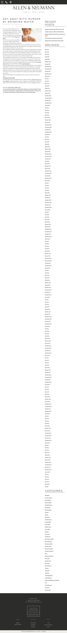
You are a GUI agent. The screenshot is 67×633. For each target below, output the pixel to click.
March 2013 (47, 425)
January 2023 (47, 151)
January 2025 (47, 93)
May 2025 (47, 83)
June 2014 (47, 389)
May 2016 (47, 333)
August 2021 (47, 180)
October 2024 (48, 100)
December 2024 (48, 95)
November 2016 (48, 319)
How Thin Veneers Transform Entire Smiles (53, 38)
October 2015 (48, 350)
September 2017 (48, 294)
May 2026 (47, 54)
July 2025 (47, 78)
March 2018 (47, 280)
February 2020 (48, 224)
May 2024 (47, 112)
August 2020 (47, 209)
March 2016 (47, 338)
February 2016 (48, 341)
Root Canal (47, 558)
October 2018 (48, 263)
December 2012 (48, 433)
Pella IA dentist (13, 92)
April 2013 (47, 423)
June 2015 (47, 360)
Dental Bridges (48, 500)
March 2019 (47, 251)
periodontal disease (26, 63)
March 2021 (47, 192)
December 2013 (48, 404)
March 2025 (47, 88)
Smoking (47, 568)
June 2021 (47, 185)
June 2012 (47, 447)
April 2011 (47, 481)
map (34, 82)
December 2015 (48, 345)
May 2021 (47, 188)
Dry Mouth (47, 517)
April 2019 (47, 248)
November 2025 (48, 69)
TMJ (46, 582)
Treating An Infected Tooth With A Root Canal (54, 29)
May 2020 (47, 217)
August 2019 (47, 239)
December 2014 (48, 375)
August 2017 (47, 297)
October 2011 (48, 467)
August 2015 (47, 355)
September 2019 (48, 236)
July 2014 (47, 387)
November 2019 (48, 231)
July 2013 (47, 416)
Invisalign (47, 531)
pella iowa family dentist (30, 92)
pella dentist (6, 92)
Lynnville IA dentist (19, 90)
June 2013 (47, 418)
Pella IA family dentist (20, 92)
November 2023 (48, 127)
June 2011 (47, 476)
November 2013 (48, 406)
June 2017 (47, 302)
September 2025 (48, 73)
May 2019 (47, 246)
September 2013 (48, 411)
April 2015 (47, 365)
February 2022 (48, 166)
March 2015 (47, 367)
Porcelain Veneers (48, 546)
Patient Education (48, 541)
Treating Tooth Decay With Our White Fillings (54, 31)
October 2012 (48, 438)
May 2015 (47, 362)
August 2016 (47, 326)
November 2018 (48, 260)
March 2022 (47, 163)
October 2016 (48, 321)
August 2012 (47, 442)
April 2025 (47, 86)
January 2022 (47, 168)
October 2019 (48, 234)
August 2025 (47, 76)
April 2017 (47, 307)
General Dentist (11, 87)
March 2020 (47, 222)
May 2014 (47, 392)
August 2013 (47, 413)
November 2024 (48, 98)
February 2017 (48, 311)
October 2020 (48, 205)
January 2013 (47, 430)
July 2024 (47, 107)
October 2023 (48, 129)
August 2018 (47, 268)
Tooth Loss (47, 587)
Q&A (46, 553)
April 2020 (47, 219)
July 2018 (47, 270)
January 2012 (47, 459)
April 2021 (47, 190)
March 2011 (47, 484)
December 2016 (48, 316)
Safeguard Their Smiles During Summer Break (54, 40)
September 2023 (48, 132)
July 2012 (47, 445)
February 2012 (48, 457)
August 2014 (47, 384)
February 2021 (48, 195)
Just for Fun (47, 534)
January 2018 (47, 285)
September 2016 (48, 324)
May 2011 (47, 479)
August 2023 (47, 134)
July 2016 (47, 328)
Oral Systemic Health (49, 539)
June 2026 (47, 52)
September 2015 (48, 353)
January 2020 (47, 226)
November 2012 (48, 435)
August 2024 (47, 105)
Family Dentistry (48, 519)
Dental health (47, 507)
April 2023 (47, 144)
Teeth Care (47, 573)
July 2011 (47, 474)
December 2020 (48, 200)
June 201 (46, 486)
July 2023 (47, 137)
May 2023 (47, 141)
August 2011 (47, 472)
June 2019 (47, 243)
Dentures (46, 512)
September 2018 (48, 265)
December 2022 (48, 154)
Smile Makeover (48, 565)
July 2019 (47, 241)
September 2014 (48, 382)
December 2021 (48, 171)
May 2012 (47, 450)
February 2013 (48, 428)
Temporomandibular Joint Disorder (52, 580)
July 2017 (47, 299)
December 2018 (48, 258)
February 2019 (48, 253)
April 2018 (47, 277)
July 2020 (47, 212)
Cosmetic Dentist (48, 498)
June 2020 (47, 214)
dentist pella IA (11, 90)
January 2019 (47, 256)
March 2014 (47, 396)
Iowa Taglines (17, 624)
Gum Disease (47, 524)
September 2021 (48, 178)
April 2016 (47, 336)
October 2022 (48, 158)
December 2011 (48, 462)
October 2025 (48, 71)
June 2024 (47, 110)
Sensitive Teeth (48, 561)
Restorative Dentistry (49, 556)
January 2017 (47, 314)
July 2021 (47, 183)
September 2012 (48, 440)
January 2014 (47, 401)
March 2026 (47, 59)
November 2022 (48, 156)
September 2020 (48, 207)
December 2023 (48, 124)
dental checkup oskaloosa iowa (23, 89)
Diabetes (46, 515)
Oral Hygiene (47, 536)
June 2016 (47, 331)
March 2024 (47, 117)
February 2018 (48, 282)
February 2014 (48, 399)
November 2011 (48, 464)
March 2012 (47, 455)
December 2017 (48, 287)
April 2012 (47, 452)
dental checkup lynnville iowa (11, 89)
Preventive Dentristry (49, 551)
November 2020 (48, 202)
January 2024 (47, 122)
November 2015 (48, 348)
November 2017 (48, 290)
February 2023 (48, 149)
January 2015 (47, 372)
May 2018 (47, 275)
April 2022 (47, 161)
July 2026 (47, 49)
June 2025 (47, 81)
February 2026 (48, 61)
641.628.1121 (43, 631)
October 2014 (48, 379)
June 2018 (47, 273)
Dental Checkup (48, 502)
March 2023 (47, 146)
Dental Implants (48, 510)
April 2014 (47, 394)
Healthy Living (17, 87)
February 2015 (48, 370)
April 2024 (47, 115)
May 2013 (47, 421)
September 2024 (48, 103)
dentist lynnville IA (34, 89)
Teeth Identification (49, 575)
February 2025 (48, 90)
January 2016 (47, 343)
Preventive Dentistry (49, 548)
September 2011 (48, 469)
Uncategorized (48, 590)
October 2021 (48, 175)
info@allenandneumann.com (28, 631)
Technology (47, 570)
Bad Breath (47, 495)
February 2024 (48, 120)
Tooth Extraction (48, 585)
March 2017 (47, 309)
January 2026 (47, 64)
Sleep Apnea (47, 563)
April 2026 (47, 56)
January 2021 (47, 197)
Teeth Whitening (48, 578)
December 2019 (48, 229)
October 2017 (48, 292)
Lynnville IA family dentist (28, 90)
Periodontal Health (48, 544)
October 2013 (48, 409)
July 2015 (47, 358)
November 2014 (48, 377)
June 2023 (47, 139)
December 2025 (48, 66)
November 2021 (48, 173)
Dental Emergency (48, 505)
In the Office (47, 529)
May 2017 (47, 304)
